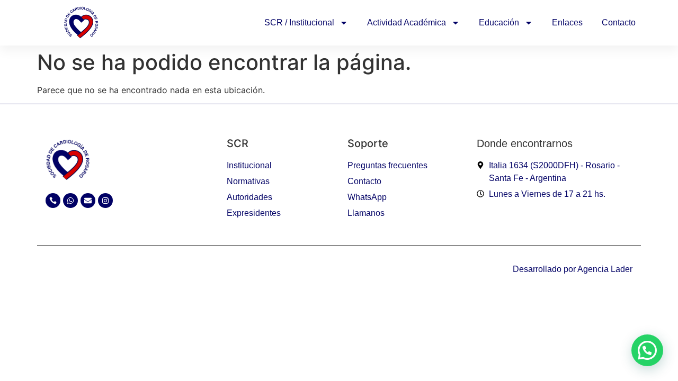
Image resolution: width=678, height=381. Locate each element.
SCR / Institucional (299, 22)
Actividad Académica (406, 22)
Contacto (619, 22)
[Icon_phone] (53, 200)
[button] (647, 350)
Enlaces (567, 22)
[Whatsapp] (70, 200)
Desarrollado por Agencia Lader (572, 269)
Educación (499, 22)
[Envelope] (88, 200)
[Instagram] (105, 200)
